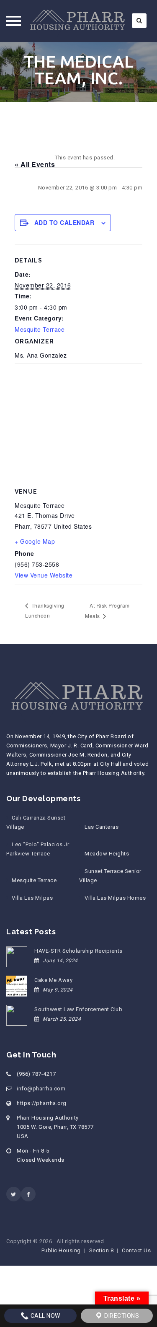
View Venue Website (43, 575)
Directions (121, 1315)
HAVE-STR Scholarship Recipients (78, 951)
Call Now (44, 1315)
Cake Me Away (53, 980)
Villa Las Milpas (32, 898)
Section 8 (101, 1250)
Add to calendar (64, 222)
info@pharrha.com (41, 1088)
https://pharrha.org (42, 1103)
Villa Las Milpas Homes (115, 898)
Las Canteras (101, 827)
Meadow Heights (107, 853)
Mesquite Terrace (39, 329)
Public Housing (61, 1250)
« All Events (35, 164)
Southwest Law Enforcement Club (78, 1009)
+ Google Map (35, 541)
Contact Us (136, 1250)
